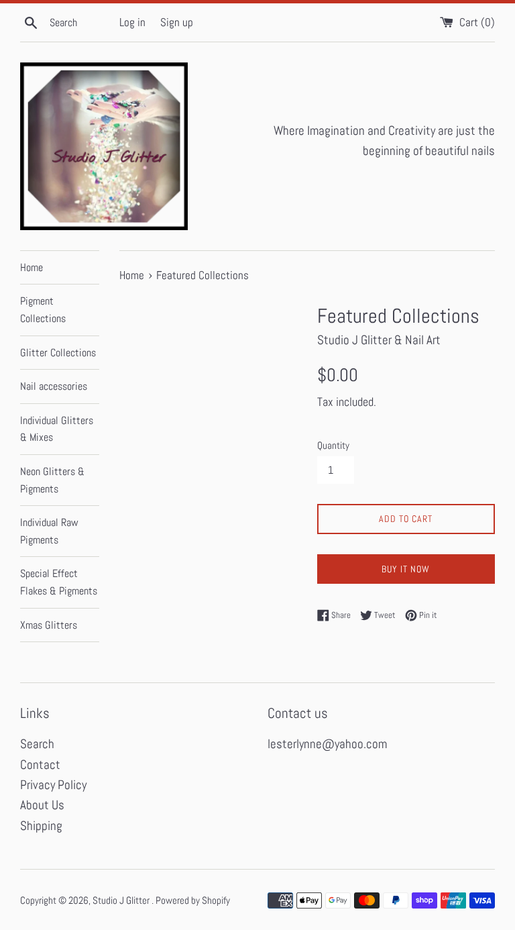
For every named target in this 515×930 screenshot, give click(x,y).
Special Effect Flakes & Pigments (58, 582)
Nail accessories (53, 386)
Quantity (333, 445)
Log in (132, 22)
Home (31, 267)
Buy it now (406, 569)
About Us (42, 804)
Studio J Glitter (122, 900)
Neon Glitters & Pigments (52, 480)
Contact (40, 764)
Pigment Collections (43, 309)
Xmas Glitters (48, 625)
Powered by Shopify (193, 900)
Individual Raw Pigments (49, 531)
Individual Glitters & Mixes (56, 429)
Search (37, 743)
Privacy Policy (53, 784)
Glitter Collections (58, 353)
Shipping (41, 825)
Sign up (176, 22)
